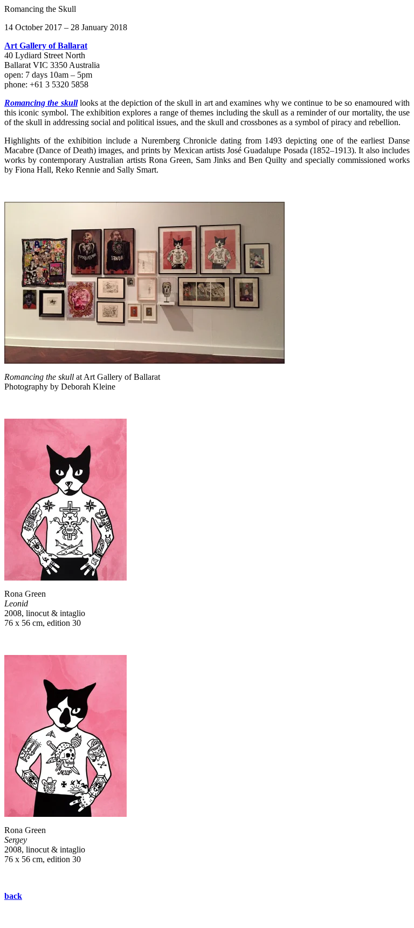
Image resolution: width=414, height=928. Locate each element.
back (13, 895)
